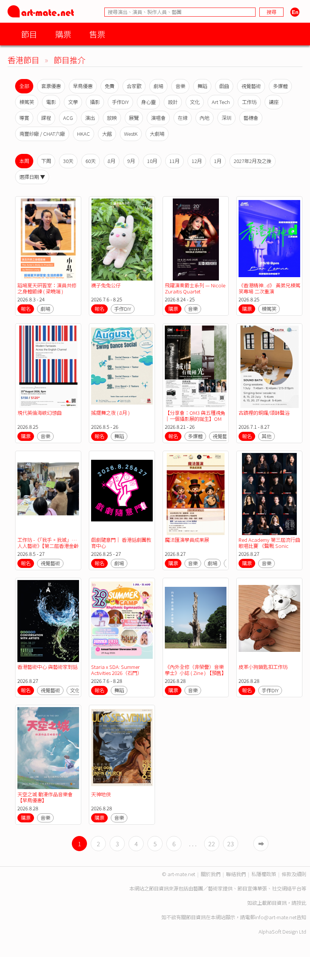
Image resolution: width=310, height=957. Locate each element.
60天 (90, 160)
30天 (68, 160)
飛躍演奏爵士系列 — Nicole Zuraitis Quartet (195, 288)
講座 (274, 101)
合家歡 (134, 86)
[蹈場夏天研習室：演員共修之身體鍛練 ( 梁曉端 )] (48, 240)
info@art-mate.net (275, 917)
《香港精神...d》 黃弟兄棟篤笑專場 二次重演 (269, 288)
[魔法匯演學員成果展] (195, 494)
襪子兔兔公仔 (106, 285)
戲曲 (224, 86)
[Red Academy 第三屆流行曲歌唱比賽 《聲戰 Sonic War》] (269, 494)
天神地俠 (101, 794)
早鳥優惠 (83, 86)
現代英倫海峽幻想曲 (39, 412)
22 (211, 843)
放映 (112, 117)
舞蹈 (202, 86)
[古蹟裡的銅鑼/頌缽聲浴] (269, 367)
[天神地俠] (122, 748)
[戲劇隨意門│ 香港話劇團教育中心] (122, 494)
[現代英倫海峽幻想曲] (48, 367)
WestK (131, 133)
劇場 (158, 86)
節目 (29, 34)
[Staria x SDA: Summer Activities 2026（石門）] (122, 621)
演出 (90, 117)
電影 (51, 101)
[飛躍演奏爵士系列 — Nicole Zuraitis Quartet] (195, 240)
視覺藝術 (251, 86)
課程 (46, 117)
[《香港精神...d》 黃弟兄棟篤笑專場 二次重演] (269, 240)
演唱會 (158, 117)
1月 (218, 160)
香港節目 (23, 59)
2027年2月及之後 (252, 160)
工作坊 (249, 101)
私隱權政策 (263, 874)
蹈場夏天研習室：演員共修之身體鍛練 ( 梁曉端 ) (46, 288)
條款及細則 (294, 874)
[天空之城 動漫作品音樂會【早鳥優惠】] (48, 748)
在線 (183, 117)
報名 (26, 308)
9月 (131, 160)
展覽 (134, 117)
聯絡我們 (236, 874)
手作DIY (120, 101)
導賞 (24, 117)
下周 (46, 160)
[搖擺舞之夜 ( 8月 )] (122, 367)
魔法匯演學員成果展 (187, 539)
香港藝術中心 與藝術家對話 (47, 666)
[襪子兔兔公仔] (122, 240)
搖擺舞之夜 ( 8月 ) (110, 412)
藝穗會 (250, 117)
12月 (197, 160)
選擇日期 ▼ (32, 176)
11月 (174, 160)
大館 (107, 133)
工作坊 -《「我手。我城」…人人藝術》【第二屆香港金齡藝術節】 (48, 545)
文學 (73, 101)
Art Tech (221, 101)
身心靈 (148, 101)
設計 (173, 101)
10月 (152, 160)
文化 (195, 101)
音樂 (180, 86)
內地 (204, 117)
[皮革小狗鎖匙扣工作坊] (269, 621)
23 (230, 843)
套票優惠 (51, 86)
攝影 (95, 101)
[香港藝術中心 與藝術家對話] (48, 621)
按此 (301, 902)
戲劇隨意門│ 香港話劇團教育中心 (121, 542)
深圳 (226, 117)
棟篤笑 (26, 101)
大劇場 (157, 133)
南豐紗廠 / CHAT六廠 (42, 133)
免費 (110, 86)
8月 (111, 160)
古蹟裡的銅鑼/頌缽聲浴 (264, 412)
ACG (68, 117)
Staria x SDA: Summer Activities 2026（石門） (116, 669)
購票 (63, 34)
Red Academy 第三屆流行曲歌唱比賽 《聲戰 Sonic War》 (269, 545)
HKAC (83, 133)
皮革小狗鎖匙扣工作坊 (263, 666)
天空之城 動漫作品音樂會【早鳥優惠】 (45, 797)
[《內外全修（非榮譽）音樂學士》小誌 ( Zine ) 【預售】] (195, 621)
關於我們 (210, 874)
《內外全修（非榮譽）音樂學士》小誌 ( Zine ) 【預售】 (195, 669)
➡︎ (261, 843)
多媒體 (280, 86)
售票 (97, 34)
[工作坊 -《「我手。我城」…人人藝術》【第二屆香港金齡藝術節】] (48, 494)
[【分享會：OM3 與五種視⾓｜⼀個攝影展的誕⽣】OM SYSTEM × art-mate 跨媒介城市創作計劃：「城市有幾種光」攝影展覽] (195, 367)
